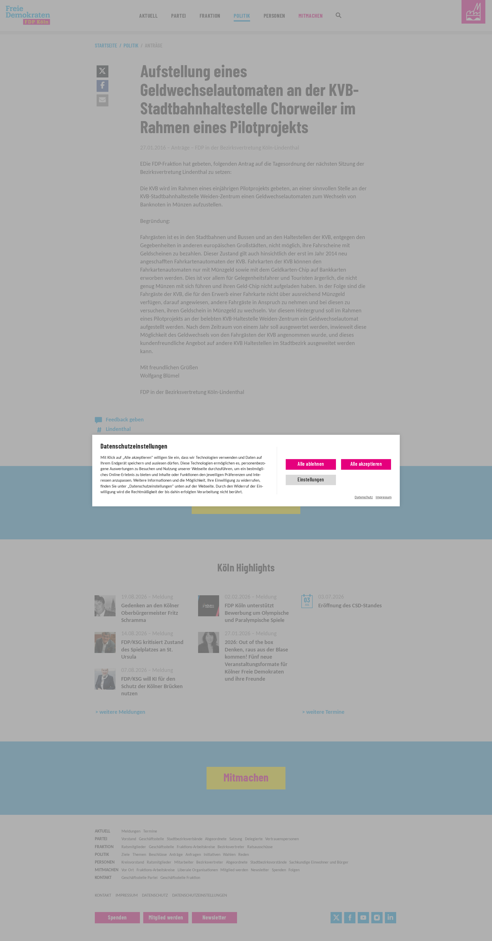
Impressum (384, 497)
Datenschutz (364, 497)
